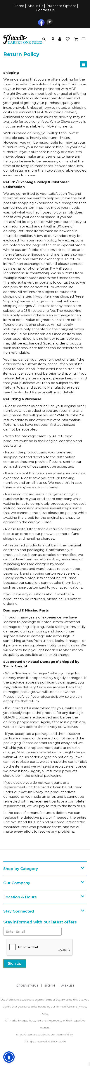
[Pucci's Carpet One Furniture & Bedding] (22, 39)
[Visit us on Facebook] (41, 22)
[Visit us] (53, 39)
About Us (35, 6)
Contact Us (45, 10)
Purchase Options (61, 6)
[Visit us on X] (49, 22)
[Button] (83, 39)
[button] (60, 39)
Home (19, 6)
